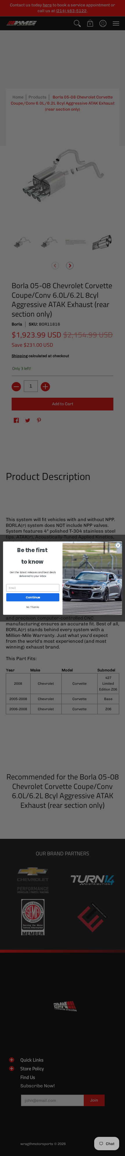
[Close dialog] (118, 545)
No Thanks (32, 607)
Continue (33, 597)
